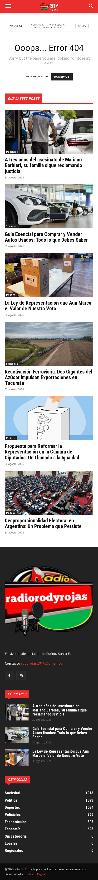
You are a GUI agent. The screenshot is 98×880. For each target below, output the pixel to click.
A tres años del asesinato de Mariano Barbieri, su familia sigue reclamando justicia (43, 165)
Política (10, 295)
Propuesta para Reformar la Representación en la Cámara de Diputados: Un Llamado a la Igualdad (42, 451)
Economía (12, 363)
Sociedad (11, 226)
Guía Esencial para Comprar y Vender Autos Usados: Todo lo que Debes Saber (46, 237)
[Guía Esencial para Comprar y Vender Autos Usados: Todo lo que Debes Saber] (49, 206)
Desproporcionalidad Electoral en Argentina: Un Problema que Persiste (43, 523)
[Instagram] (21, 675)
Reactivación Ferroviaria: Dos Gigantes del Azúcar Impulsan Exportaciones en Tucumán (48, 377)
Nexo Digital (37, 874)
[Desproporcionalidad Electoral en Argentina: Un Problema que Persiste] (49, 493)
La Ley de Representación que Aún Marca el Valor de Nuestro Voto (48, 305)
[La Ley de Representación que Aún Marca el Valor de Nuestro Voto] (49, 275)
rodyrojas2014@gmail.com (43, 663)
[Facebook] (9, 675)
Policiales (12, 151)
